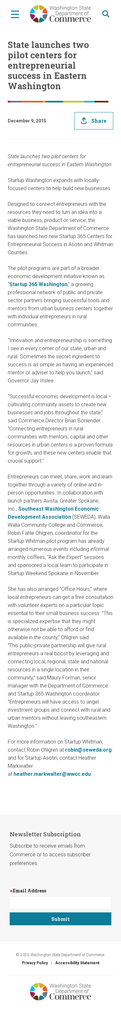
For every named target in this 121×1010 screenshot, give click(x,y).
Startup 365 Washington (38, 284)
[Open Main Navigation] (15, 14)
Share (98, 120)
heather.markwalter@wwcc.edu (52, 774)
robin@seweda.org (88, 750)
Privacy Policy (35, 963)
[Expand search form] (105, 14)
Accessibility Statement (77, 963)
